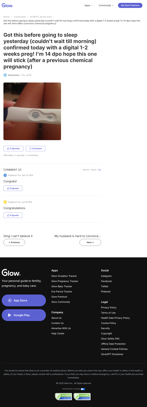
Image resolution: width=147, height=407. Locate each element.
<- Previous (14, 242)
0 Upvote (14, 188)
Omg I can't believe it (18, 236)
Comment (37, 148)
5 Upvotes (15, 148)
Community (20, 16)
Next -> (90, 242)
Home (6, 16)
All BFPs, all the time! (41, 16)
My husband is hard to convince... (77, 236)
